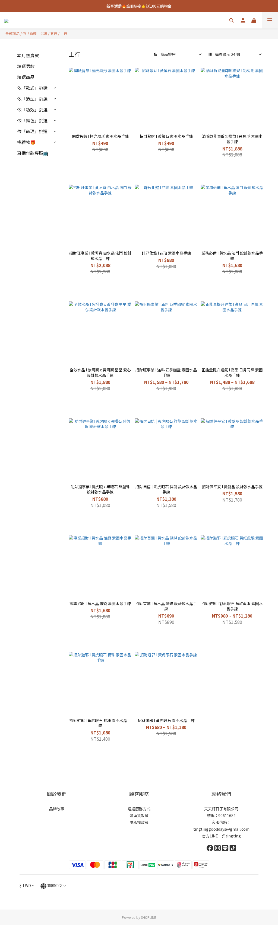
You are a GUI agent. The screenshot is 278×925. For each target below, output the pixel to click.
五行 (53, 33)
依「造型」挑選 (32, 98)
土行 (63, 33)
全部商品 (12, 33)
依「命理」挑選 (35, 33)
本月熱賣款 (28, 55)
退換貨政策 (139, 815)
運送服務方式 (139, 808)
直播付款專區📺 (33, 153)
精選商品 (25, 77)
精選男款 (25, 66)
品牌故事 (56, 808)
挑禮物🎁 (26, 142)
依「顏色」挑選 (32, 120)
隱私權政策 (139, 822)
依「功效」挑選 (32, 109)
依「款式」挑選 (32, 88)
